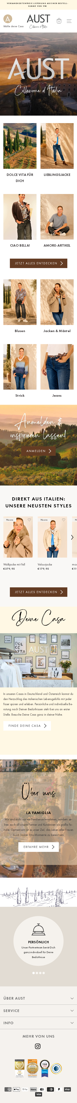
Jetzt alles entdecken (36, 263)
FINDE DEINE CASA (24, 726)
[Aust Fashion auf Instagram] (38, 1046)
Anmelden (36, 451)
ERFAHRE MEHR (36, 847)
